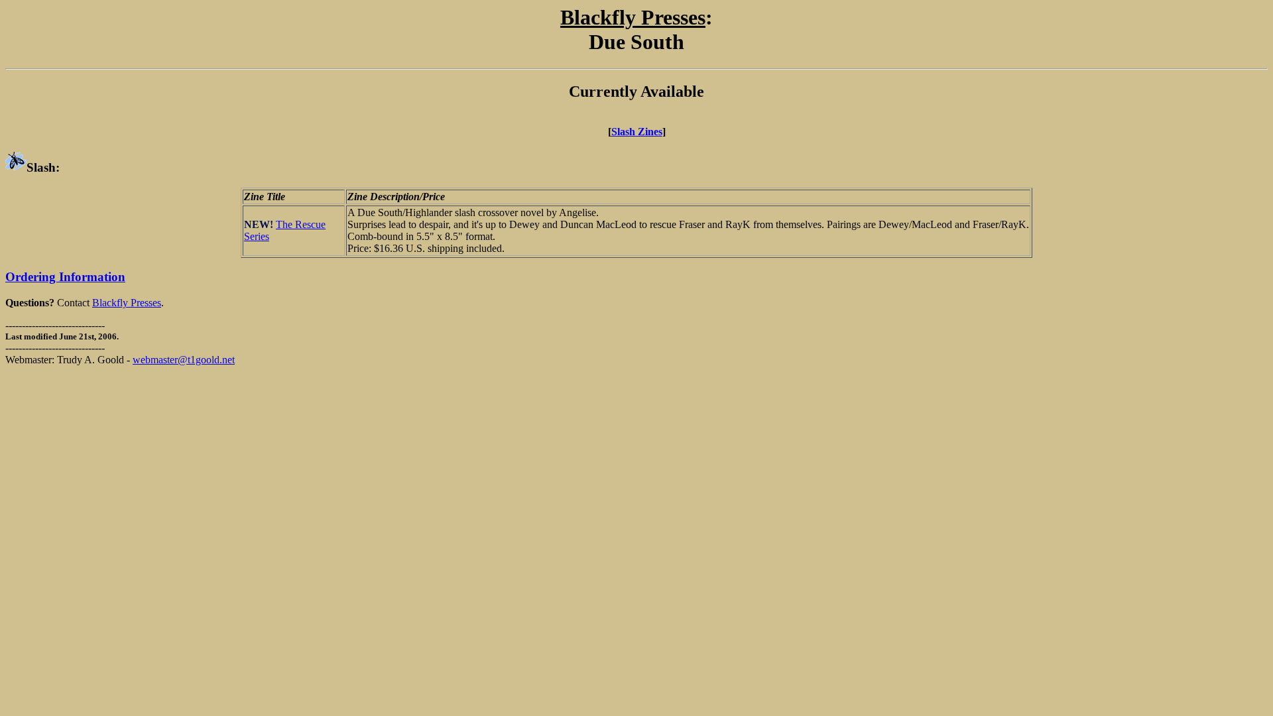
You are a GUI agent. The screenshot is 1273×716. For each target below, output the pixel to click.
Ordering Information (65, 277)
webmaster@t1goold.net (184, 359)
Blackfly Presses (126, 302)
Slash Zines (636, 131)
